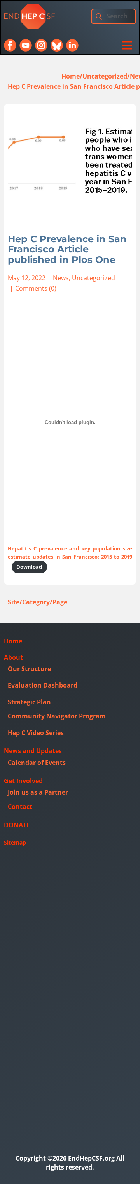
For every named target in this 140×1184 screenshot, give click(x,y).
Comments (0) (35, 288)
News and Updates (33, 750)
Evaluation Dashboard (42, 685)
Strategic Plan (29, 702)
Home (70, 76)
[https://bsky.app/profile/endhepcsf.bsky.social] (57, 45)
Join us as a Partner (38, 792)
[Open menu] (127, 45)
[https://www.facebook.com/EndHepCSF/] (10, 45)
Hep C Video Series (36, 733)
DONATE (17, 825)
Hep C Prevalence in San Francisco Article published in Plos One (67, 249)
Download (29, 566)
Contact (20, 806)
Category (36, 602)
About (13, 657)
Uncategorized (104, 76)
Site (13, 602)
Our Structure (29, 668)
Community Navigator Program (57, 716)
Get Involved (23, 781)
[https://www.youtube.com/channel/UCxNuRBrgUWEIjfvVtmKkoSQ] (25, 45)
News (61, 277)
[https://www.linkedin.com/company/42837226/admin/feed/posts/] (72, 45)
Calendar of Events (37, 762)
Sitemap (15, 842)
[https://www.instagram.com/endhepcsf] (41, 45)
